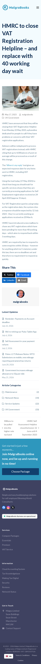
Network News (12, 398)
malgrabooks (27, 114)
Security (5, 582)
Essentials (6, 540)
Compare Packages (10, 536)
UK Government (12, 118)
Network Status (9, 591)
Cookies (20, 660)
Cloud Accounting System (13, 569)
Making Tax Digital (10, 578)
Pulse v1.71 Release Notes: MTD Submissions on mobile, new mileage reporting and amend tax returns (18, 357)
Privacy (34, 655)
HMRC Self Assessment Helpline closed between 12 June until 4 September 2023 (27, 428)
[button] (37, 8)
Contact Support (13, 628)
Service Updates (12, 403)
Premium (6, 545)
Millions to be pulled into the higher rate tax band (8, 428)
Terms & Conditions (22, 655)
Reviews (6, 587)
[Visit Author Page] (20, 293)
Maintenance (11, 392)
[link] (19, 516)
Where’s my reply (14, 165)
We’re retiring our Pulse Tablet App (21, 331)
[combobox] (8, 656)
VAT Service (7, 549)
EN (10, 656)
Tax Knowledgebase (11, 573)
